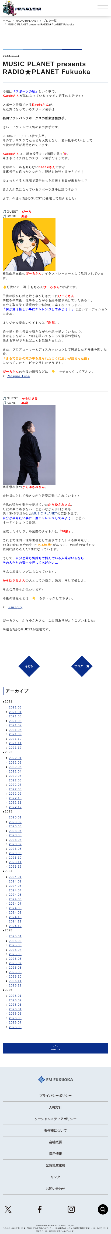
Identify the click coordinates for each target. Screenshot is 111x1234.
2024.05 (15, 894)
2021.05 (15, 716)
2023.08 (15, 848)
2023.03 (15, 826)
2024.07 (15, 903)
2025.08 (15, 967)
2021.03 (15, 707)
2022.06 (15, 780)
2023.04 (15, 830)
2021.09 (15, 734)
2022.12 (15, 807)
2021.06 (15, 721)
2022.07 (15, 784)
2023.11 (15, 862)
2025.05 (15, 954)
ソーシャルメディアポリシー (55, 1119)
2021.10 (15, 738)
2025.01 (15, 936)
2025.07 (15, 963)
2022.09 (15, 793)
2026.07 (15, 1022)
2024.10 (15, 917)
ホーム (7, 20)
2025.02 (15, 940)
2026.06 (15, 1018)
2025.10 (15, 976)
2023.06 (15, 839)
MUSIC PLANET (44, 513)
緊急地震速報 (55, 1165)
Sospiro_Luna (18, 376)
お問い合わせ (55, 1188)
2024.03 (15, 885)
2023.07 (15, 844)
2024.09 (15, 912)
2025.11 (15, 980)
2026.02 (15, 1000)
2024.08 (15, 908)
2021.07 (15, 725)
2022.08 (15, 789)
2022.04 (15, 771)
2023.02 (15, 822)
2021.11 (15, 743)
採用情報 (55, 1154)
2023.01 (15, 817)
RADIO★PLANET (27, 20)
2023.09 (15, 853)
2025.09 (15, 972)
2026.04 (15, 1009)
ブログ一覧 (50, 20)
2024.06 (15, 899)
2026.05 (15, 1013)
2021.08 (15, 729)
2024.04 (15, 890)
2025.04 (15, 949)
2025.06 (15, 958)
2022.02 (15, 762)
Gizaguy (15, 607)
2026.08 (15, 1027)
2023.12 (15, 866)
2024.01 (15, 876)
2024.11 (15, 921)
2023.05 (15, 835)
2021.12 (15, 747)
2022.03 (15, 766)
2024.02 (15, 881)
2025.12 (15, 985)
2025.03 (15, 945)
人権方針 (55, 1107)
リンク (55, 1177)
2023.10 (15, 857)
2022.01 (15, 758)
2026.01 (15, 995)
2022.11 (15, 802)
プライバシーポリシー (55, 1096)
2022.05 (15, 775)
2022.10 (15, 798)
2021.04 (15, 712)
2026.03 (15, 1004)
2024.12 (15, 926)
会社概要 (55, 1142)
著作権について (55, 1130)
